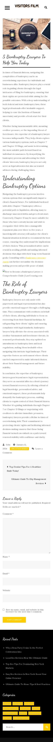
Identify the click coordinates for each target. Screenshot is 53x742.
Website (6, 590)
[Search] (46, 727)
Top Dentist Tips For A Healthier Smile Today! (24, 469)
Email (6, 573)
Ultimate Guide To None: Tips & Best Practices (28, 684)
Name (6, 557)
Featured (25, 708)
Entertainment (11, 708)
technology (34, 713)
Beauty (7, 703)
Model (23, 713)
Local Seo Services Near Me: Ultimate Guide (26, 658)
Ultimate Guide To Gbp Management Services (28, 481)
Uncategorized (19, 449)
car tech (29, 703)
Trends (7, 718)
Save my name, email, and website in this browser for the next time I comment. (25, 611)
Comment (8, 514)
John (8, 444)
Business (18, 703)
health (36, 708)
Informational (10, 713)
